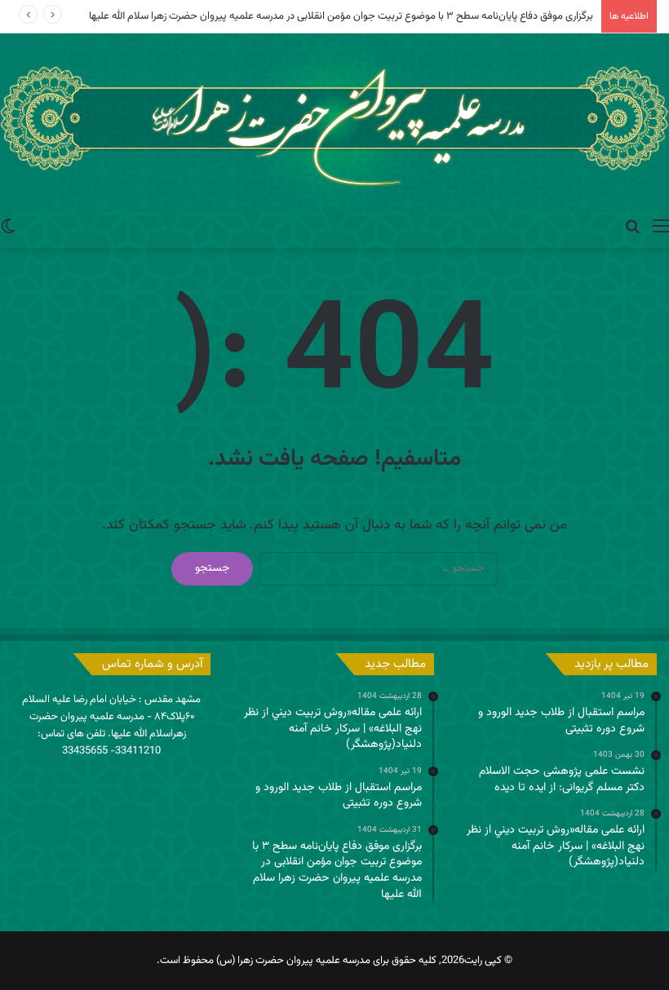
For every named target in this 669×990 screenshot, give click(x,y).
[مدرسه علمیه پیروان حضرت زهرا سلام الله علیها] (334, 122)
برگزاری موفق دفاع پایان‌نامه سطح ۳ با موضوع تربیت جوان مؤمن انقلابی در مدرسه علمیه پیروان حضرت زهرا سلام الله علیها (341, 16)
